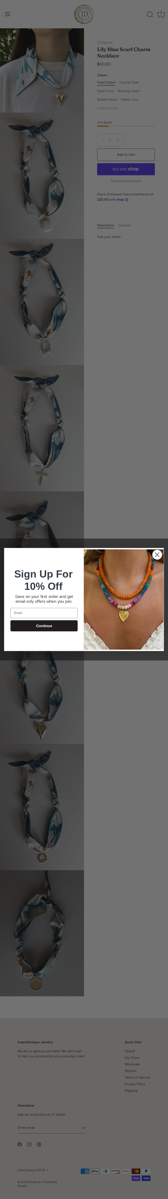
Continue (44, 626)
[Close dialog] (157, 554)
